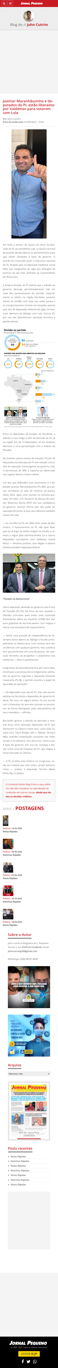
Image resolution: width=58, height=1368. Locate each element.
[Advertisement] (29, 62)
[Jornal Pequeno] (32, 3)
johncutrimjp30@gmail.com (22, 951)
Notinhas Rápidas (20, 1161)
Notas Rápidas (18, 1156)
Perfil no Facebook (32, 947)
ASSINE (29, 1354)
